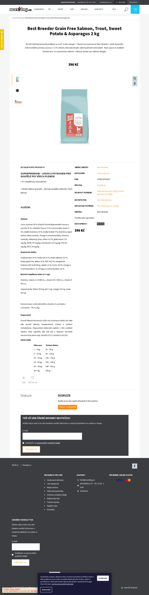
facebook (84, 491)
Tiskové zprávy (53, 502)
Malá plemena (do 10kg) (107, 191)
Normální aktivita (104, 200)
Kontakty (51, 509)
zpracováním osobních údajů (48, 443)
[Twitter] (134, 78)
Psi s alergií (114, 206)
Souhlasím (103, 578)
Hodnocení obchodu (55, 480)
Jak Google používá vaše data (62, 584)
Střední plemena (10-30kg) (110, 192)
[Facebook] (134, 83)
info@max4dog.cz (87, 480)
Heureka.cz (26, 465)
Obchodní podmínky (55, 491)
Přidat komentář (67, 407)
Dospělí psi (101, 185)
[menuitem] (39, 9)
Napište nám (52, 506)
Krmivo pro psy (103, 173)
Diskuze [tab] (26, 396)
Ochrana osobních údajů (57, 495)
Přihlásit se (31, 449)
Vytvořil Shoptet (130, 587)
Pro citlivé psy (103, 206)
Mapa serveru (52, 487)
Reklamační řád (53, 498)
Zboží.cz (15, 465)
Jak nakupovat (53, 483)
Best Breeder (102, 167)
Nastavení (46, 589)
